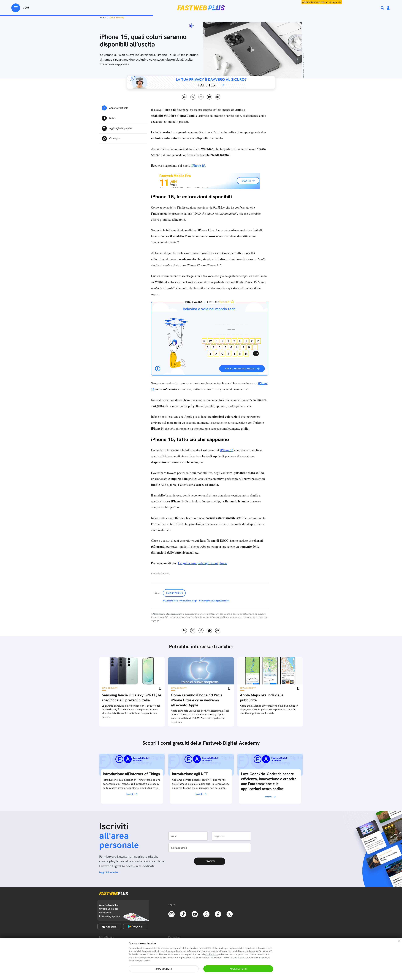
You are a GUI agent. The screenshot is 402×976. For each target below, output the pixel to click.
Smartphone (174, 593)
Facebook (201, 97)
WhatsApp (209, 97)
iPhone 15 (198, 165)
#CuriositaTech (170, 600)
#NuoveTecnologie (188, 600)
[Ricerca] (383, 8)
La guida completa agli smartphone (202, 563)
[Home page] (201, 7)
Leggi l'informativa (108, 872)
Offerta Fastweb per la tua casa (319, 2)
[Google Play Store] (135, 926)
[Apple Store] (109, 926)
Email (217, 97)
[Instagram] (171, 913)
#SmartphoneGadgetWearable (214, 600)
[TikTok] (183, 913)
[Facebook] (218, 913)
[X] (229, 913)
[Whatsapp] (206, 913)
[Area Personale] (388, 8)
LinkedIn (184, 97)
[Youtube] (195, 913)
